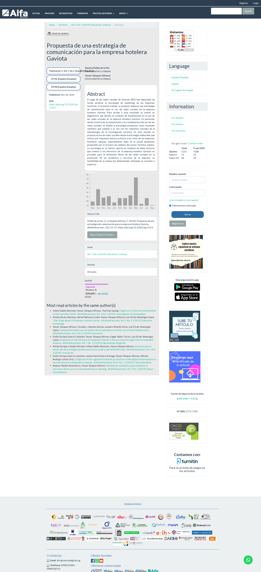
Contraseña (175, 187)
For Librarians (178, 130)
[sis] (136, 516)
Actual (36, 13)
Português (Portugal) (182, 90)
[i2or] (161, 516)
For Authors (177, 124)
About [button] (122, 13)
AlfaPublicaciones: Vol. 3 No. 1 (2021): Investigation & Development (111, 314)
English (175, 83)
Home (52, 24)
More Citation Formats (101, 234)
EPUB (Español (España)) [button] (63, 86)
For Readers (177, 117)
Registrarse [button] (178, 223)
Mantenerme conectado (184, 205)
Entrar (187, 214)
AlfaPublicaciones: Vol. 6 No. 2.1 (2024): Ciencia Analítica (122, 362)
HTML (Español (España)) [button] (63, 78)
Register (243, 3)
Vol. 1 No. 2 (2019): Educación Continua (91, 24)
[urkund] (187, 461)
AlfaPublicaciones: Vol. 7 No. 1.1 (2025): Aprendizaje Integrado (94, 343)
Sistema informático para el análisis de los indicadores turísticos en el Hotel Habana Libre (104, 330)
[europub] (83, 525)
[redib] (71, 525)
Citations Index (195, 143)
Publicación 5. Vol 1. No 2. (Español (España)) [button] (64, 70)
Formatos (82, 13)
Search (248, 11)
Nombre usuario (177, 174)
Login (256, 3)
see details (103, 293)
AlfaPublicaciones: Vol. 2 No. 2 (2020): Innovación (78, 333)
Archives (49, 13)
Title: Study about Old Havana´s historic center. (77, 320)
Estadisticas (65, 13)
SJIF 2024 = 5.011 (187, 398)
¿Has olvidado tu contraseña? (184, 200)
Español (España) (179, 77)
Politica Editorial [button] (103, 13)
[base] (92, 525)
